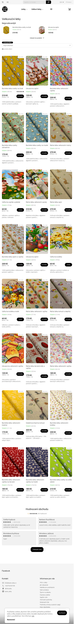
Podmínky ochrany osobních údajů (50, 605)
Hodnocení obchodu (37, 509)
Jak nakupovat (44, 585)
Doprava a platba (45, 595)
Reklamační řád (44, 602)
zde (33, 616)
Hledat (48, 2)
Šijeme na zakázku (45, 592)
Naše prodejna (44, 590)
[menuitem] (24, 9)
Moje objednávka (45, 607)
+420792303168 (10, 586)
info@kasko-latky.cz (10, 583)
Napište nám (44, 597)
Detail (20, 210)
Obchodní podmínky (46, 600)
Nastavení (11, 620)
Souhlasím (62, 613)
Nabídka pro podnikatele (47, 587)
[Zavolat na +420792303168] (4, 2)
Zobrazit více (37, 549)
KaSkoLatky (8, 588)
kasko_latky (8, 591)
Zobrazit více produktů (36, 38)
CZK (61, 2)
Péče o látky (43, 582)
